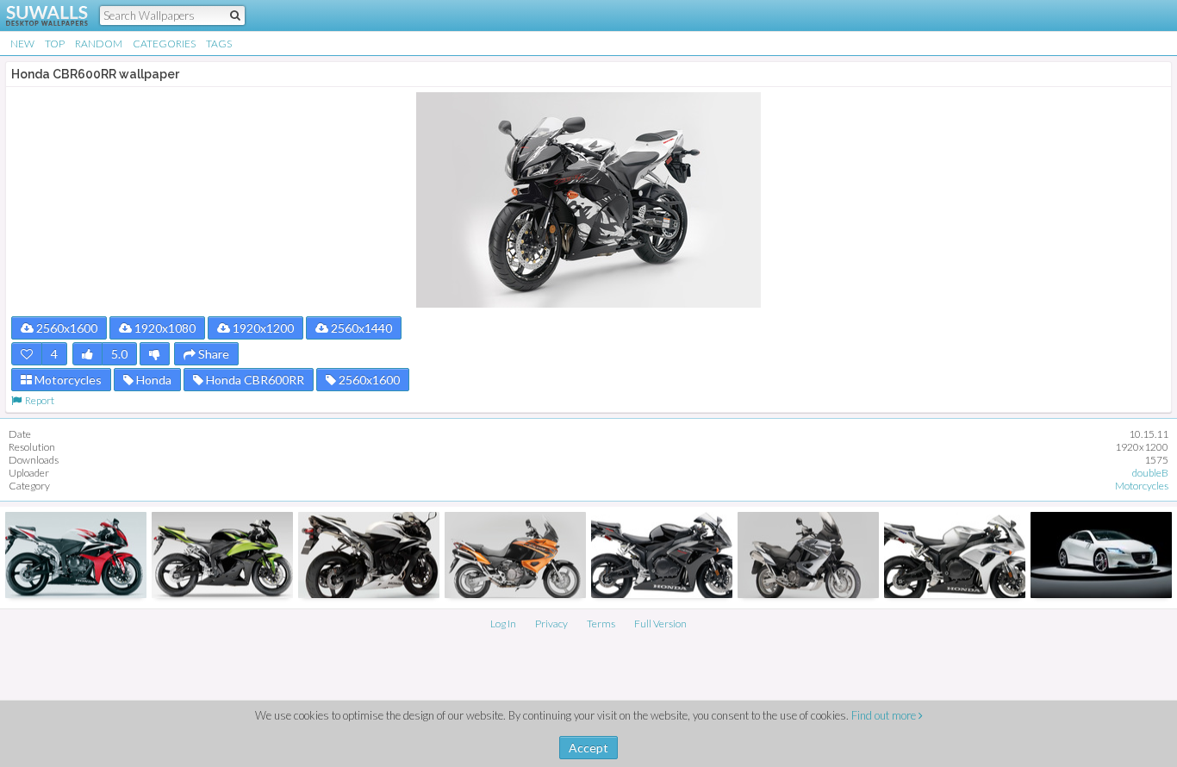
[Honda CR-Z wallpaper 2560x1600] (1101, 555)
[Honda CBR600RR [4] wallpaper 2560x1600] (368, 555)
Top (55, 43)
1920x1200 (262, 328)
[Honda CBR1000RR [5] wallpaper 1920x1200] (954, 555)
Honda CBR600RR (253, 379)
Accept (588, 747)
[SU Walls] (36, 15)
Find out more (885, 715)
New (22, 43)
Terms (601, 623)
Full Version (660, 623)
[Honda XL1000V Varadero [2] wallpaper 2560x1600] (515, 555)
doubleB (1150, 472)
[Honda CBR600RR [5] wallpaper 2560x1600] (75, 555)
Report (38, 400)
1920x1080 (164, 328)
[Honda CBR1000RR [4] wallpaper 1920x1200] (661, 555)
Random (98, 43)
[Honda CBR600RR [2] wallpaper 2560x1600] (222, 555)
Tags (219, 43)
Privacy (551, 623)
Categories (164, 43)
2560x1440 (360, 328)
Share (212, 353)
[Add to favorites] (26, 353)
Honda (152, 379)
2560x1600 (65, 328)
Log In (503, 623)
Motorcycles (67, 379)
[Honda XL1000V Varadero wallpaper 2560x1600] (808, 555)
